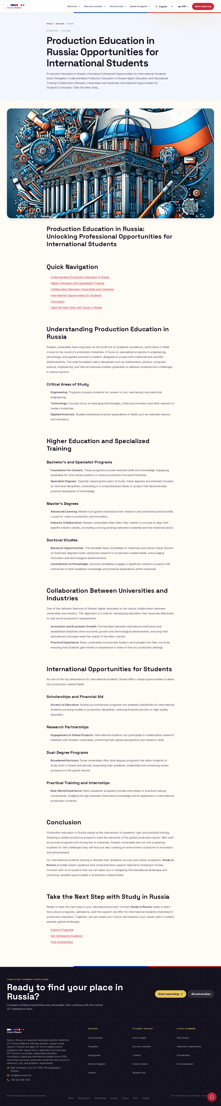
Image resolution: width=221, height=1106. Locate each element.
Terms (135, 1098)
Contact (137, 1055)
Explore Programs (62, 929)
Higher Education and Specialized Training (77, 283)
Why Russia (183, 1037)
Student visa (139, 1072)
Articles (60, 23)
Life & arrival (116, 6)
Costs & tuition (140, 1064)
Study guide (94, 1055)
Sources (114, 1098)
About (70, 1098)
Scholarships (183, 1055)
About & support (138, 6)
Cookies (145, 1098)
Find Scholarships (62, 942)
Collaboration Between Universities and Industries (82, 289)
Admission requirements (189, 1046)
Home (50, 23)
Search (92, 1072)
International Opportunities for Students (76, 295)
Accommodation (185, 1064)
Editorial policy (83, 1098)
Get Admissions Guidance (67, 935)
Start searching (168, 994)
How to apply (139, 1037)
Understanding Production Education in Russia (80, 277)
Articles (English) (96, 1064)
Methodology (100, 1098)
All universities (200, 994)
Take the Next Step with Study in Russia (76, 307)
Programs (93, 1046)
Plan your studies (93, 6)
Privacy (125, 1098)
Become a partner (142, 1046)
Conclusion (58, 301)
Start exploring (203, 6)
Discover (72, 6)
